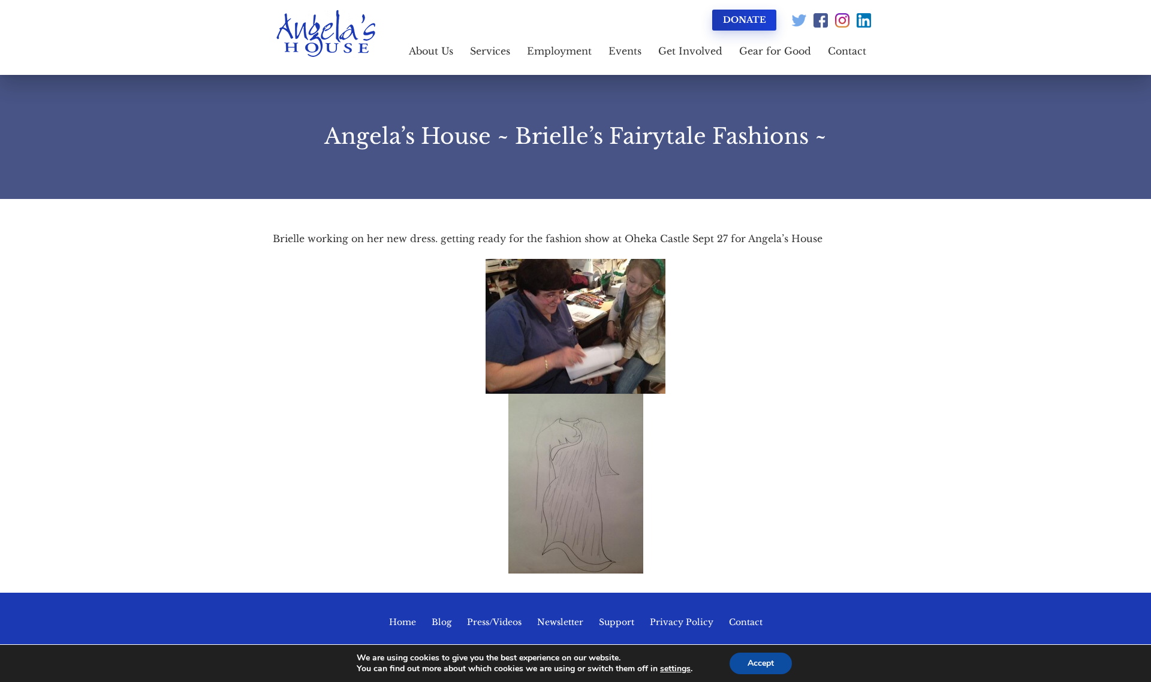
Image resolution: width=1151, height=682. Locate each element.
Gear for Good (775, 51)
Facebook (820, 20)
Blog (441, 622)
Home (402, 622)
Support (616, 622)
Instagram (842, 20)
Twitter (799, 20)
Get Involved (690, 51)
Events (624, 51)
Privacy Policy (681, 622)
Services (490, 51)
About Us (431, 51)
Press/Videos (494, 622)
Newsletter (560, 622)
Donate (744, 19)
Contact (847, 51)
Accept (761, 663)
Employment (559, 51)
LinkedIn (864, 20)
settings (675, 668)
